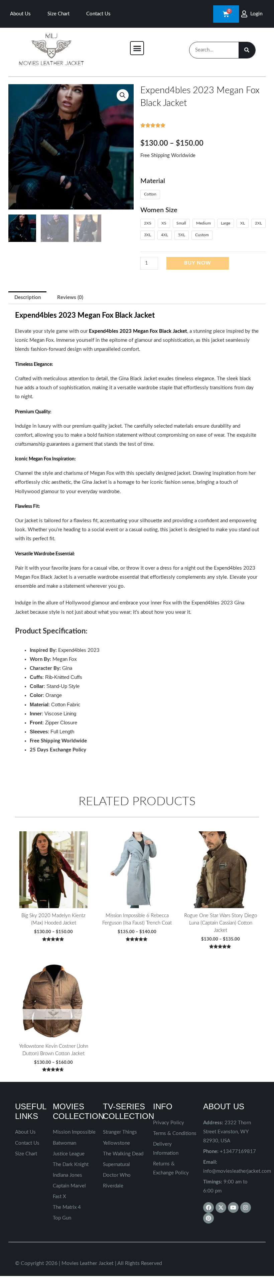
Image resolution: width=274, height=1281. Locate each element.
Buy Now (197, 263)
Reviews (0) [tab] (70, 297)
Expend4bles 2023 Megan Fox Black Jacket (138, 331)
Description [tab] (27, 297)
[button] (137, 48)
